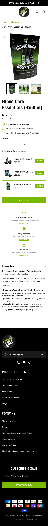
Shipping (16, 119)
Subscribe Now (24, 485)
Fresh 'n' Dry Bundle (23, 159)
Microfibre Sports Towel (23, 185)
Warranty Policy (9, 445)
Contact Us (7, 427)
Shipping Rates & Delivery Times (17, 433)
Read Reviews (24, 256)
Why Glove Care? (10, 385)
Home (5, 22)
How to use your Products (14, 379)
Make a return (8, 439)
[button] (37, 12)
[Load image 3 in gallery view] (36, 88)
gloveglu (15, 515)
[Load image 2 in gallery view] (24, 88)
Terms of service (18, 519)
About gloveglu (9, 421)
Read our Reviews (10, 397)
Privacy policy (37, 515)
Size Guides (7, 391)
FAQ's (4, 403)
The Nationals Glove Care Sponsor (18, 451)
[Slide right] (45, 89)
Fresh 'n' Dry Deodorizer (23, 172)
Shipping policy (32, 519)
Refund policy (25, 515)
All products (16, 22)
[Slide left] (3, 89)
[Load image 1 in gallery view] (12, 88)
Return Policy (24, 239)
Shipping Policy (24, 223)
